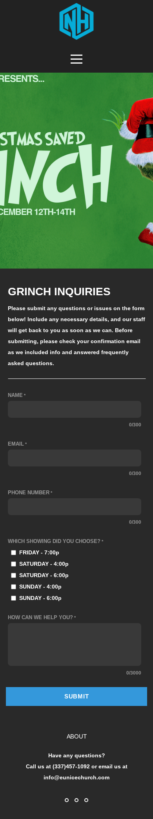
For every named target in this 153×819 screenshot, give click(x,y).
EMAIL (16, 444)
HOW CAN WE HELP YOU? (40, 617)
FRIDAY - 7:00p (39, 552)
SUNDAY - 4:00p (40, 586)
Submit (76, 696)
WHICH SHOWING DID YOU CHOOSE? (54, 541)
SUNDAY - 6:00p (40, 598)
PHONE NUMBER (28, 492)
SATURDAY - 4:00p (44, 564)
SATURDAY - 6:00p (44, 575)
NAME (15, 395)
